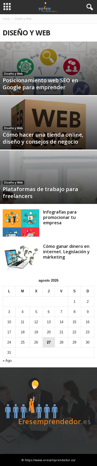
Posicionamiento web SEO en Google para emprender (40, 84)
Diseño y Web (13, 74)
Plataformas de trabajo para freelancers (40, 192)
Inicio (6, 19)
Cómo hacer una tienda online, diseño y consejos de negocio (43, 138)
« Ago (7, 361)
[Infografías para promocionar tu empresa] (21, 223)
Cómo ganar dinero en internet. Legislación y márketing (66, 251)
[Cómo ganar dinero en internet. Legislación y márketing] (21, 257)
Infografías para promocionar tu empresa (60, 217)
